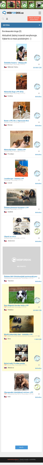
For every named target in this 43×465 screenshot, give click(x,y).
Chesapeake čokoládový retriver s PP (18, 392)
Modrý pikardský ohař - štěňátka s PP (18, 334)
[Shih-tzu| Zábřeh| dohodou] (24, 4)
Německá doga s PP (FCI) (13, 92)
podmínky (33, 459)
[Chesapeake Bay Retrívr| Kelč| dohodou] (31, 4)
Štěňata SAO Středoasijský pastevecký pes (20, 276)
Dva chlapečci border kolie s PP (16, 305)
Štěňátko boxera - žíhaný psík (15, 63)
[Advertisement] (21, 421)
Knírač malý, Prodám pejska (14, 363)
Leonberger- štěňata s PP (14, 179)
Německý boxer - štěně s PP (15, 150)
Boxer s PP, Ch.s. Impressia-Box (16, 121)
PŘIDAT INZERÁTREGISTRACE (34, 18)
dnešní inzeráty (24, 459)
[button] (40, 13)
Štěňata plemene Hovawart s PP (16, 208)
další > (21, 447)
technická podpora (13, 459)
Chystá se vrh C (10, 237)
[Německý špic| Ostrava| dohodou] (11, 4)
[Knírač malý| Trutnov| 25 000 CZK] (18, 4)
